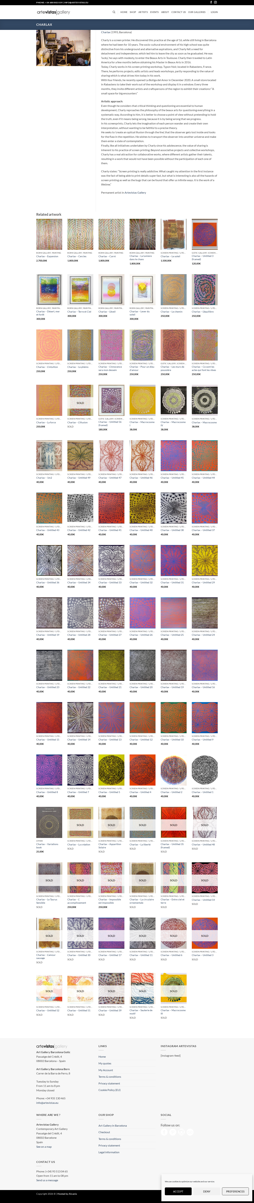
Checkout (104, 1132)
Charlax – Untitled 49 (78, 477)
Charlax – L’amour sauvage (46, 956)
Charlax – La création (78, 844)
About (165, 12)
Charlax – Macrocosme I (142, 424)
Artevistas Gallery (135, 192)
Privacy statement (109, 1083)
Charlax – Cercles (76, 256)
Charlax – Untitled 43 (47, 530)
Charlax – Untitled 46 (141, 477)
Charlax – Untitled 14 (78, 739)
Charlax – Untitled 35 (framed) (172, 846)
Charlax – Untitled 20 (141, 687)
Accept (178, 1191)
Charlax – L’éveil (107, 311)
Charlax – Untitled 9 (202, 739)
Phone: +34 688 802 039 (49, 2)
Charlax (105, 32)
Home (123, 12)
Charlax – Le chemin (171, 311)
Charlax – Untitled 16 (203, 687)
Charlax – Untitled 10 (172, 739)
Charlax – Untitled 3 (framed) (202, 257)
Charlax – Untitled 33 (109, 582)
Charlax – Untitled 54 (203, 899)
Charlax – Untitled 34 (78, 582)
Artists (143, 12)
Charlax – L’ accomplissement (76, 901)
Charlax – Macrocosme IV (173, 424)
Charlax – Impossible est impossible (109, 901)
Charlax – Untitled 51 (78, 1010)
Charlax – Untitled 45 (172, 477)
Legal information (108, 1152)
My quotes (104, 1063)
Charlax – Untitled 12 (141, 739)
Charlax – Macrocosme (204, 422)
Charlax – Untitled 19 (47, 634)
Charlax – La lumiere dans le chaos (141, 257)
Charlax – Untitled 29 (203, 582)
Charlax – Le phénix (77, 366)
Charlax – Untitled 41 (109, 530)
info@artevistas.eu (76, 2)
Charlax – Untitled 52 (47, 1010)
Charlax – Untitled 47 (109, 477)
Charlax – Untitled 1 (202, 792)
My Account (105, 1070)
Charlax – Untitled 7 (78, 792)
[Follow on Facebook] (211, 2)
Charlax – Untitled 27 (109, 634)
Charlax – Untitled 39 (109, 1010)
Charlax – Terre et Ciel (79, 311)
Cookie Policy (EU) (109, 1090)
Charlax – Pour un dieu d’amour (142, 368)
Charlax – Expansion (47, 256)
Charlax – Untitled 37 (203, 530)
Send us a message (47, 1180)
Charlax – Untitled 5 (109, 792)
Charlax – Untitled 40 (141, 530)
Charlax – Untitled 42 (78, 530)
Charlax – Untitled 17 (109, 955)
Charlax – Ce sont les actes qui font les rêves (204, 368)
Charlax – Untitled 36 (47, 582)
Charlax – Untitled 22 (78, 687)
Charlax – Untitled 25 (172, 634)
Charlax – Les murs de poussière (172, 368)
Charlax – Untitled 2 (171, 792)
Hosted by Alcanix (67, 1193)
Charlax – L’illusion (77, 422)
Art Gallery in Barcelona (112, 1125)
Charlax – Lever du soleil (140, 313)
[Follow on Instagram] (215, 2)
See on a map (44, 1146)
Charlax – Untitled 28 (78, 634)
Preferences (235, 1191)
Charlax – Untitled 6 (171, 955)
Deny (206, 1191)
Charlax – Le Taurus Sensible (46, 901)
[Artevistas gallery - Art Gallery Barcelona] (53, 12)
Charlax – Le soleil (170, 256)
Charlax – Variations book (47, 846)
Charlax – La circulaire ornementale (142, 901)
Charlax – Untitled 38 (172, 530)
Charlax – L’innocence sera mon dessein (110, 368)
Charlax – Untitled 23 (47, 687)
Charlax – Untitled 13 (109, 739)
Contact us (178, 12)
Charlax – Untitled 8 (47, 792)
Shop (133, 12)
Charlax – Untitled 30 (78, 955)
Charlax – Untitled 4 (140, 792)
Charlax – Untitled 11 (141, 955)
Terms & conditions (109, 1076)
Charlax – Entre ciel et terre (172, 901)
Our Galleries (196, 12)
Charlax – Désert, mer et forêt (48, 313)
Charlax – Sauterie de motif (141, 1012)
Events (154, 12)
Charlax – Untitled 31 (172, 582)
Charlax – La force (46, 422)
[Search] (114, 12)
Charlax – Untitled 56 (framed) (109, 423)
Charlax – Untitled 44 (203, 477)
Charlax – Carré (107, 256)
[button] (214, 12)
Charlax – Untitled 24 (203, 634)
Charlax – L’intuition (47, 366)
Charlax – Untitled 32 (141, 582)
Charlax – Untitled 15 (47, 739)
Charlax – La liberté (140, 844)
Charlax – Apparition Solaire (109, 846)
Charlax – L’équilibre (203, 311)
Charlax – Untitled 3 (202, 955)
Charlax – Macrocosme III (173, 1012)
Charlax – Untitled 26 (141, 634)
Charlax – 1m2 (44, 477)
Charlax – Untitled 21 (109, 687)
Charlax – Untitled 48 (203, 844)
